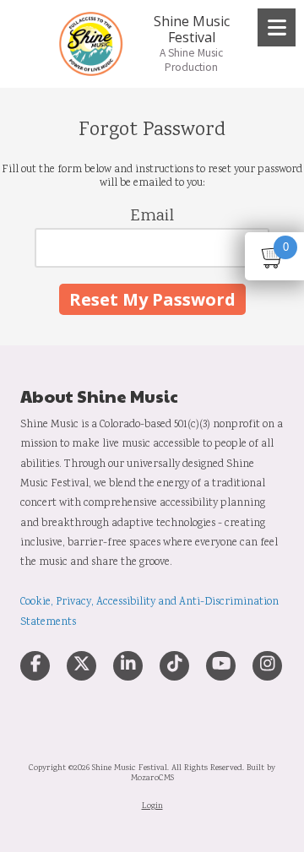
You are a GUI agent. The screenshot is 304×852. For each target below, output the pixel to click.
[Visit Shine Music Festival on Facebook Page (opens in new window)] (35, 666)
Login (152, 806)
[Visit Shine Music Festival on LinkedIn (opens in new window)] (128, 666)
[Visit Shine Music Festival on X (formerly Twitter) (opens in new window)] (81, 666)
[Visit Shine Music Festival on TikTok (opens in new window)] (174, 666)
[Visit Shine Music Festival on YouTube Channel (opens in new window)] (221, 666)
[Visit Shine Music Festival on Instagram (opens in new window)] (267, 666)
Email (152, 216)
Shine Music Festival (192, 29)
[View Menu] (277, 27)
